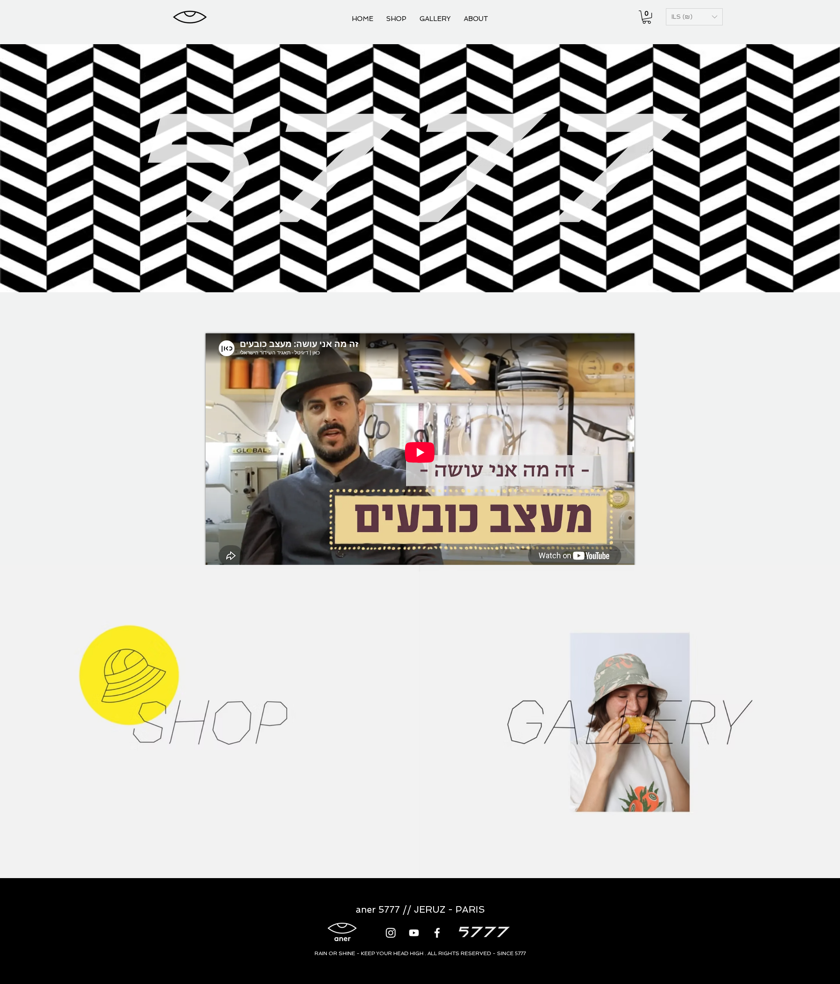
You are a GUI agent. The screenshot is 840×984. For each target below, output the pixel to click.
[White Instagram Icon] (390, 932)
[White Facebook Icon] (437, 932)
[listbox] (694, 16)
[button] (646, 17)
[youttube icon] (413, 932)
